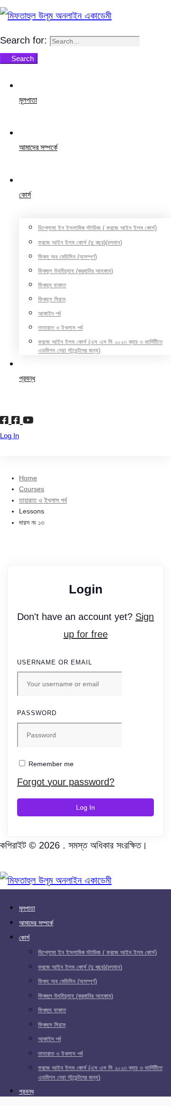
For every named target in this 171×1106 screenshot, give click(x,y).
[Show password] (144, 744)
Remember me (50, 764)
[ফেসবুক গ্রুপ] (17, 420)
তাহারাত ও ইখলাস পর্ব (43, 500)
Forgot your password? (65, 782)
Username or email (54, 662)
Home (28, 478)
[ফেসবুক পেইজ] (5, 420)
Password (37, 713)
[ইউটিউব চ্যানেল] (28, 420)
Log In (85, 807)
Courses (31, 489)
